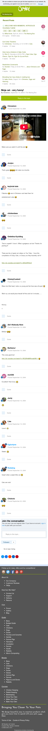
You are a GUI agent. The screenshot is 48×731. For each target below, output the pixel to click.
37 (24, 31)
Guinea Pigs (10, 639)
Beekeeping (10, 694)
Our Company (11, 581)
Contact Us (10, 593)
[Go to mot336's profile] (4, 376)
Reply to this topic (24, 98)
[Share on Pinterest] (17, 556)
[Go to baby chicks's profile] (43, 78)
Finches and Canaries (14, 635)
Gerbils (8, 637)
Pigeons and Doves (13, 679)
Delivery (9, 598)
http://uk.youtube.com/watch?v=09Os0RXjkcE (17, 263)
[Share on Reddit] (9, 556)
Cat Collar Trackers (9, 42)
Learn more (33, 4)
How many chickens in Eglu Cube (14, 52)
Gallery (8, 610)
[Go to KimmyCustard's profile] (4, 280)
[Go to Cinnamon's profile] (4, 107)
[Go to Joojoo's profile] (4, 164)
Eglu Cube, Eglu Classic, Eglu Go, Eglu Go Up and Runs (19, 55)
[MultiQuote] (3, 154)
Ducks (8, 632)
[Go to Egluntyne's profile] (4, 446)
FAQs (8, 585)
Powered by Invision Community (24, 730)
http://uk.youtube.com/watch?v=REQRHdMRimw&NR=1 (20, 358)
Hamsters (9, 642)
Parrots (8, 646)
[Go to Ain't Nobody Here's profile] (4, 326)
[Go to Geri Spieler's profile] (43, 26)
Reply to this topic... (12, 534)
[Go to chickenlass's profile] (4, 214)
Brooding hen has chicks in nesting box (16, 77)
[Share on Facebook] (6, 556)
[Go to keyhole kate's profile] (4, 187)
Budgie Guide (11, 623)
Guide (4, 617)
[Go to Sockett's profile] (43, 65)
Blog (7, 613)
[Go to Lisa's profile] (4, 422)
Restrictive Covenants (10, 64)
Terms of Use (6, 720)
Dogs (8, 630)
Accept (40, 4)
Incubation (10, 644)
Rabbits (8, 651)
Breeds (4, 658)
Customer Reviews (12, 583)
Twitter (8, 572)
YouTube (17, 572)
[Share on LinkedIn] (13, 556)
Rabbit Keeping (11, 692)
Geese (8, 673)
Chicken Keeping (12, 690)
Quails (8, 648)
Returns (9, 600)
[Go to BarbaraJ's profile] (4, 349)
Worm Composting (12, 653)
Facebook (12, 572)
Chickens (9, 628)
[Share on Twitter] (2, 556)
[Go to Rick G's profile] (43, 53)
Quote (9, 155)
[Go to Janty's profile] (4, 399)
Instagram (3, 572)
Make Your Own (11, 699)
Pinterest (21, 572)
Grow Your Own (11, 697)
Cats (30, 44)
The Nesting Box (29, 33)
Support (9, 596)
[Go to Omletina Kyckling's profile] (4, 238)
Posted (17, 109)
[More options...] (44, 107)
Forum (8, 608)
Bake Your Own (11, 701)
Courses (5, 686)
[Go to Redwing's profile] (4, 469)
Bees (8, 621)
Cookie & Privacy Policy (21, 720)
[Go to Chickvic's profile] (4, 500)
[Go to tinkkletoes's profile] (43, 42)
